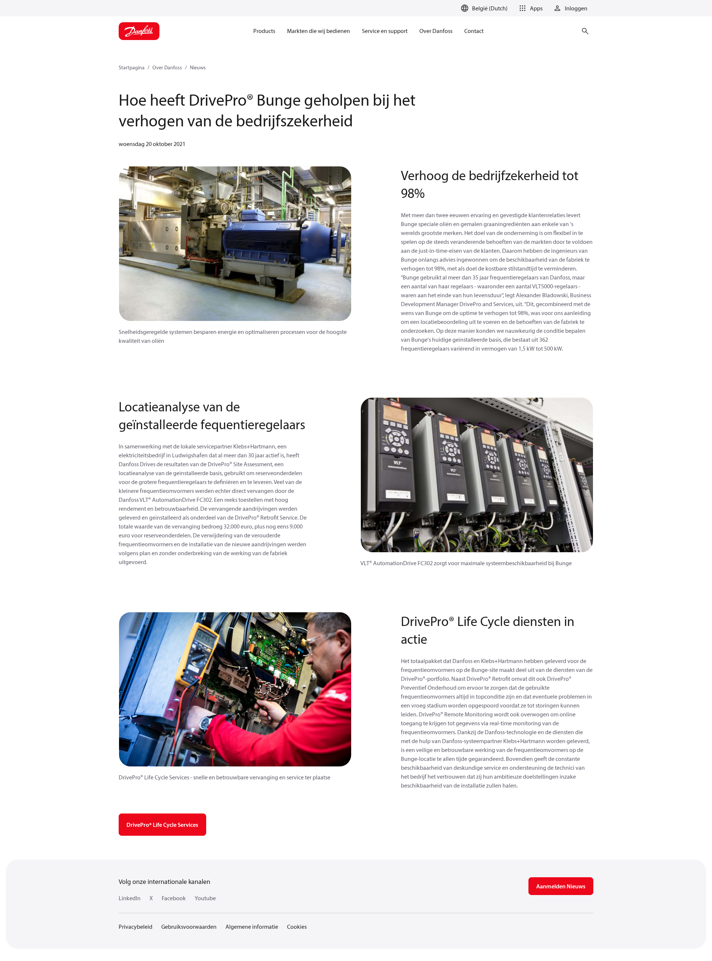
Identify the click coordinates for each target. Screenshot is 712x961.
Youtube (205, 898)
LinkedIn (130, 898)
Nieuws (198, 67)
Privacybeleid (135, 926)
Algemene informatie (251, 926)
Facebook (174, 898)
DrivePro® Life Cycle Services (162, 824)
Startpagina (132, 67)
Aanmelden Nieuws (561, 886)
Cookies (297, 926)
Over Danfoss (167, 67)
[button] (530, 8)
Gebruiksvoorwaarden (189, 926)
